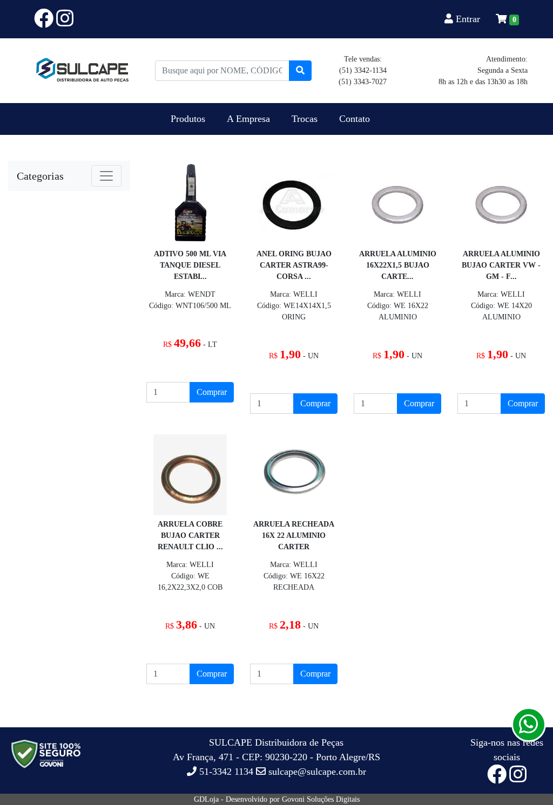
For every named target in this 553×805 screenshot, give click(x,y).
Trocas (305, 118)
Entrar (468, 18)
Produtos (188, 118)
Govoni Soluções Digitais (321, 799)
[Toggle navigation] (106, 176)
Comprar (212, 392)
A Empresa (248, 118)
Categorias (40, 176)
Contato (354, 118)
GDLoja (206, 799)
